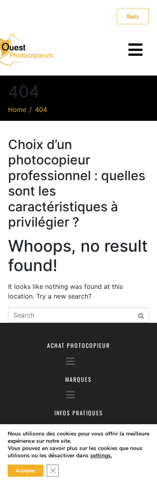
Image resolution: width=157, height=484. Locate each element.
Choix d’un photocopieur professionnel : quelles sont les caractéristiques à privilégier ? (76, 183)
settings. (101, 455)
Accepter (25, 470)
